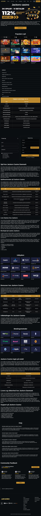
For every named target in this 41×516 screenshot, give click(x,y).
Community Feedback (5, 96)
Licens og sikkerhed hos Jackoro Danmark (9, 90)
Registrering (4, 76)
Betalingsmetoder (5, 86)
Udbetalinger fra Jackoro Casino (7, 84)
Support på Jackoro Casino (6, 92)
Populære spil (4, 72)
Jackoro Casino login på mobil (7, 88)
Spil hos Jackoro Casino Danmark (7, 78)
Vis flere (20, 482)
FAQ (2, 94)
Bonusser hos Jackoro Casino (7, 82)
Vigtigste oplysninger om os (6, 74)
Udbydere (3, 80)
